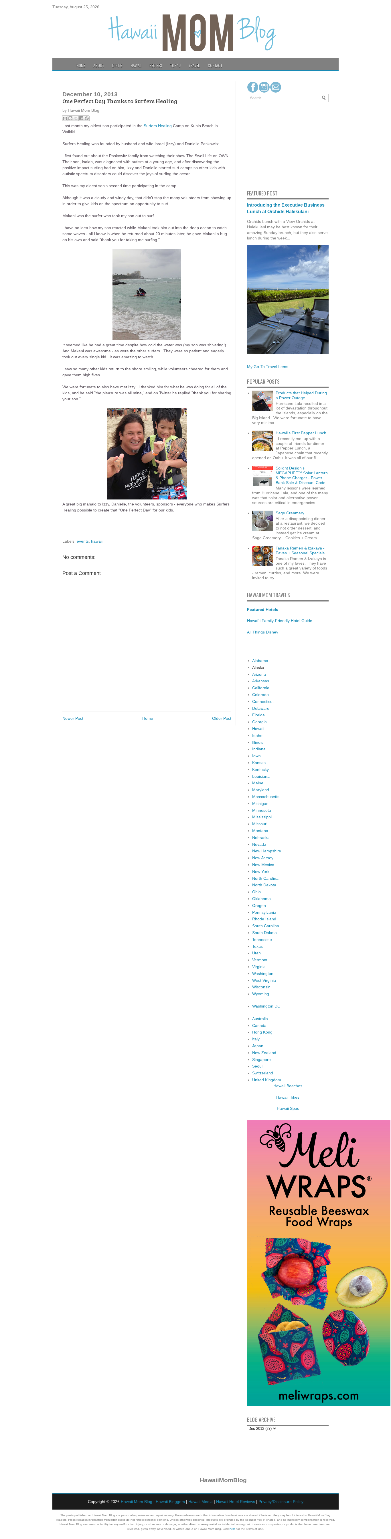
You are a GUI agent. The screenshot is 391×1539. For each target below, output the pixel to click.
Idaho (257, 735)
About (98, 65)
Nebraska (261, 837)
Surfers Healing (158, 125)
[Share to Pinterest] (87, 118)
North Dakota (264, 885)
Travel (194, 65)
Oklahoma (261, 898)
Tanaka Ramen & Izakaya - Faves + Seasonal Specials (300, 550)
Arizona (259, 674)
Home (80, 65)
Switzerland (262, 1073)
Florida (258, 715)
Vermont (259, 960)
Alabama (260, 660)
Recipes (155, 65)
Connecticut (263, 701)
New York (260, 871)
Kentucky (260, 769)
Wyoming (260, 994)
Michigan (260, 803)
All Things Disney (262, 632)
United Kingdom (266, 1080)
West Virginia (264, 980)
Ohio (256, 892)
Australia (260, 1018)
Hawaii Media (200, 1501)
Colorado (260, 694)
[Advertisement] (264, 145)
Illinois (257, 742)
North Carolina (265, 878)
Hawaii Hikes (287, 1097)
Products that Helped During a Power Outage (301, 395)
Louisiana (261, 776)
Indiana (259, 749)
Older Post (221, 718)
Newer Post (72, 718)
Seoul (257, 1066)
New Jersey (262, 858)
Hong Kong (262, 1032)
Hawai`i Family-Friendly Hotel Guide (279, 620)
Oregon (259, 905)
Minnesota (261, 810)
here (233, 1528)
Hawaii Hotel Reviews (235, 1501)
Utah (256, 953)
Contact (215, 65)
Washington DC (266, 1006)
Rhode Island (264, 919)
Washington (262, 973)
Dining (117, 65)
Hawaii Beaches (287, 1086)
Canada (259, 1025)
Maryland (260, 790)
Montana (260, 830)
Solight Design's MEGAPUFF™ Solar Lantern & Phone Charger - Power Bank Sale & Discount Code (302, 475)
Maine (257, 783)
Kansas (259, 762)
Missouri (259, 824)
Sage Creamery (290, 513)
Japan (257, 1046)
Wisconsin (261, 987)
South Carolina (265, 926)
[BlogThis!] (70, 118)
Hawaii (136, 65)
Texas (257, 946)
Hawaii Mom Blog (136, 1501)
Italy (256, 1039)
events (83, 541)
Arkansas (260, 681)
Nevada (259, 844)
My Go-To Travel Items (267, 366)
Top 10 (175, 65)
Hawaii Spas (288, 1108)
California (260, 687)
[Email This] (65, 118)
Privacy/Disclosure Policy (280, 1501)
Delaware (260, 708)
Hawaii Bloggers (170, 1501)
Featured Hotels (262, 609)
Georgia (259, 721)
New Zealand (264, 1052)
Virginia (259, 966)
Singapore (261, 1059)
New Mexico (263, 864)
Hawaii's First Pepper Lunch (301, 433)
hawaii (96, 541)
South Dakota (264, 932)
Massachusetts (265, 796)
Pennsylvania (264, 912)
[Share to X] (76, 118)
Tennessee (262, 939)
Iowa (256, 755)
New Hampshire (266, 851)
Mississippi (262, 817)
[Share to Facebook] (81, 118)
